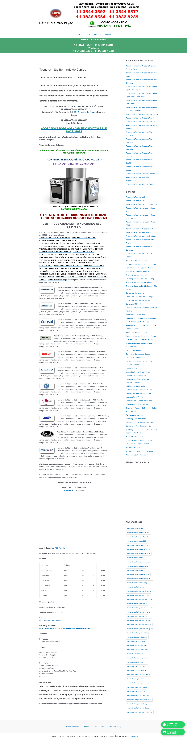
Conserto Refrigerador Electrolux (138, 674)
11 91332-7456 (82, 50)
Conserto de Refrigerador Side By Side (140, 629)
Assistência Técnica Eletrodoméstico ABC (142, 204)
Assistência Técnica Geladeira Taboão (140, 184)
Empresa (75, 727)
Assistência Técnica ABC (135, 197)
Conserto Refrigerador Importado (138, 683)
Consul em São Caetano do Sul (138, 300)
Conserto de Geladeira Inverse (137, 566)
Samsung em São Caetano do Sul (138, 426)
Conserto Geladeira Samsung (137, 670)
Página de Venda (131, 736)
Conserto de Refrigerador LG (137, 616)
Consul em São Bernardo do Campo (139, 297)
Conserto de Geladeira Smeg (137, 583)
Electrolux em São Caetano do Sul (139, 322)
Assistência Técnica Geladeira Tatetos (140, 174)
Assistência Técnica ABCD (136, 201)
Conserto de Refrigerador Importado (139, 608)
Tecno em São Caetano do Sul (137, 455)
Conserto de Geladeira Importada (138, 562)
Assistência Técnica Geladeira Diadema (141, 236)
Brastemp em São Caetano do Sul (139, 282)
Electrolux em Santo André (136, 315)
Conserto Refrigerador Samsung (138, 695)
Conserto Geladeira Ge (135, 654)
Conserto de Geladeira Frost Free (138, 553)
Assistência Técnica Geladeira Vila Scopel (142, 122)
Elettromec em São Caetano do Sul (139, 340)
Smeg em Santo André (134, 437)
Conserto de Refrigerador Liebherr (139, 620)
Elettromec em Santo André (136, 332)
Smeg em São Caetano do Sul (137, 444)
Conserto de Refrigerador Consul (138, 595)
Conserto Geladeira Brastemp (137, 637)
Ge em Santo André (133, 350)
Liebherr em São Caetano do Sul (138, 393)
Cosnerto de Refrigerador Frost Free (139, 712)
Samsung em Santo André (136, 419)
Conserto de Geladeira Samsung (138, 574)
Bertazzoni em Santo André (136, 260)
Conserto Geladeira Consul (136, 641)
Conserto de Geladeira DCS (136, 541)
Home (68, 727)
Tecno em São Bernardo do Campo (139, 451)
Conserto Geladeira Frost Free (137, 649)
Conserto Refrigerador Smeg (137, 704)
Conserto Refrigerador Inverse (137, 687)
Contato (94, 727)
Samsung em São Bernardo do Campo (140, 422)
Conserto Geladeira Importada (137, 658)
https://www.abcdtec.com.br (50, 620)
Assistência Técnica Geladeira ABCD (140, 232)
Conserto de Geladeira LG (136, 570)
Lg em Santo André (133, 368)
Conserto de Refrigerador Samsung (139, 624)
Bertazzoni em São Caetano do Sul (139, 268)
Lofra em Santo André (134, 397)
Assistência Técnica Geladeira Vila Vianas (142, 114)
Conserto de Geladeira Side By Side (139, 578)
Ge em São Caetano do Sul (136, 358)
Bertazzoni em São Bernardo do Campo (141, 264)
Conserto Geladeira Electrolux (137, 645)
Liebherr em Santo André (135, 386)
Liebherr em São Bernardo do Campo (140, 390)
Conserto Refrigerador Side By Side (139, 699)
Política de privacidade (134, 415)
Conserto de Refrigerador (136, 587)
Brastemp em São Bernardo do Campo (140, 279)
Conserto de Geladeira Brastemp (138, 533)
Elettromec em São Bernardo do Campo (141, 336)
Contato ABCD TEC (133, 304)
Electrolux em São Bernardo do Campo (141, 318)
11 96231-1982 (104, 50)
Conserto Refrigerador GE (136, 679)
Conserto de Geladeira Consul (137, 537)
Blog (119, 727)
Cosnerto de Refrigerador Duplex (138, 708)
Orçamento (85, 727)
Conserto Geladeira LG (135, 662)
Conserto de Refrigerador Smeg (138, 633)
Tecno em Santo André (134, 447)
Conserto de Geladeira (135, 528)
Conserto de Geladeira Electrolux (138, 549)
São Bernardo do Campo (85, 112)
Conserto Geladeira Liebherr (137, 666)
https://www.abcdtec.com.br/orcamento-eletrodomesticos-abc (64, 628)
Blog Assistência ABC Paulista (137, 271)
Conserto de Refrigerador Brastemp (139, 591)
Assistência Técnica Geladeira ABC (139, 229)
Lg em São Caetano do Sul (136, 375)
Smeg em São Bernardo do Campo (139, 440)
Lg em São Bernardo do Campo (138, 372)
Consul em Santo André (135, 293)
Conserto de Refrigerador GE (137, 604)
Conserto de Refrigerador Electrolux (139, 599)
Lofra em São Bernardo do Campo (139, 401)
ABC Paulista (60, 548)
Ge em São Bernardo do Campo (138, 354)
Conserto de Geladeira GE (136, 558)
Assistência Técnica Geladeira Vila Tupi (141, 118)
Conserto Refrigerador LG (136, 691)
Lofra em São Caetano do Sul (137, 404)
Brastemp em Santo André (136, 275)
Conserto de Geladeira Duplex (137, 545)
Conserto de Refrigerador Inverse (138, 612)
